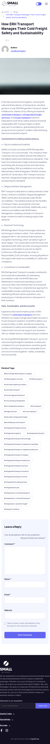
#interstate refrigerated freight (15, 417)
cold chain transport (11, 114)
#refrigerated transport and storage (17, 439)
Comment (9, 544)
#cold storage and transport (14, 395)
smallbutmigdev (18, 51)
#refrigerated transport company (16, 455)
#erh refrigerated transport (14, 406)
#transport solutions (11, 509)
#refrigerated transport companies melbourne (21, 450)
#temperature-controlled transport (17, 498)
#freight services (10, 412)
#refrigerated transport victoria (15, 477)
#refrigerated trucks (11, 488)
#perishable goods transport (14, 422)
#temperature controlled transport (17, 493)
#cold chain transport (12, 390)
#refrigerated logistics (12, 433)
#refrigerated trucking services (15, 482)
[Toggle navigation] (46, 4)
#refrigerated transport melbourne (17, 460)
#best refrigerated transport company (18, 374)
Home (6, 12)
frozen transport (22, 117)
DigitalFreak (35, 739)
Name (7, 579)
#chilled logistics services (13, 379)
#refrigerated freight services (15, 428)
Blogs (15, 12)
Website (8, 610)
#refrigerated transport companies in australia (21, 444)
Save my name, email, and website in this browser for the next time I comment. (23, 624)
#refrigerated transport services (16, 466)
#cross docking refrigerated (14, 401)
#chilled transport (35, 379)
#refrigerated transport (36, 433)
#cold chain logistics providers (15, 384)
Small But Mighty (11, 4)
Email (7, 594)
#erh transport (36, 406)
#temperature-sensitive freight (15, 504)
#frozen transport (30, 412)
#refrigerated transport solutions (16, 471)
